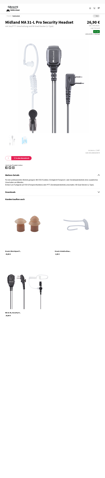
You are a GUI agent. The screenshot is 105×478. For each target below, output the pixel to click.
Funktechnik (16, 16)
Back (97, 16)
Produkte (9, 16)
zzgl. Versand (95, 28)
